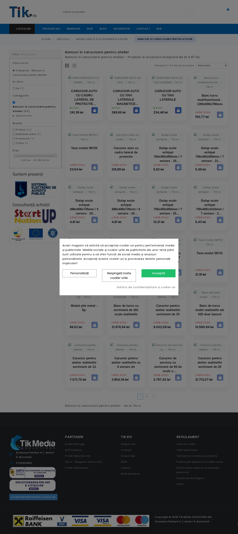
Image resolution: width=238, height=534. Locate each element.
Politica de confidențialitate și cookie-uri (146, 287)
